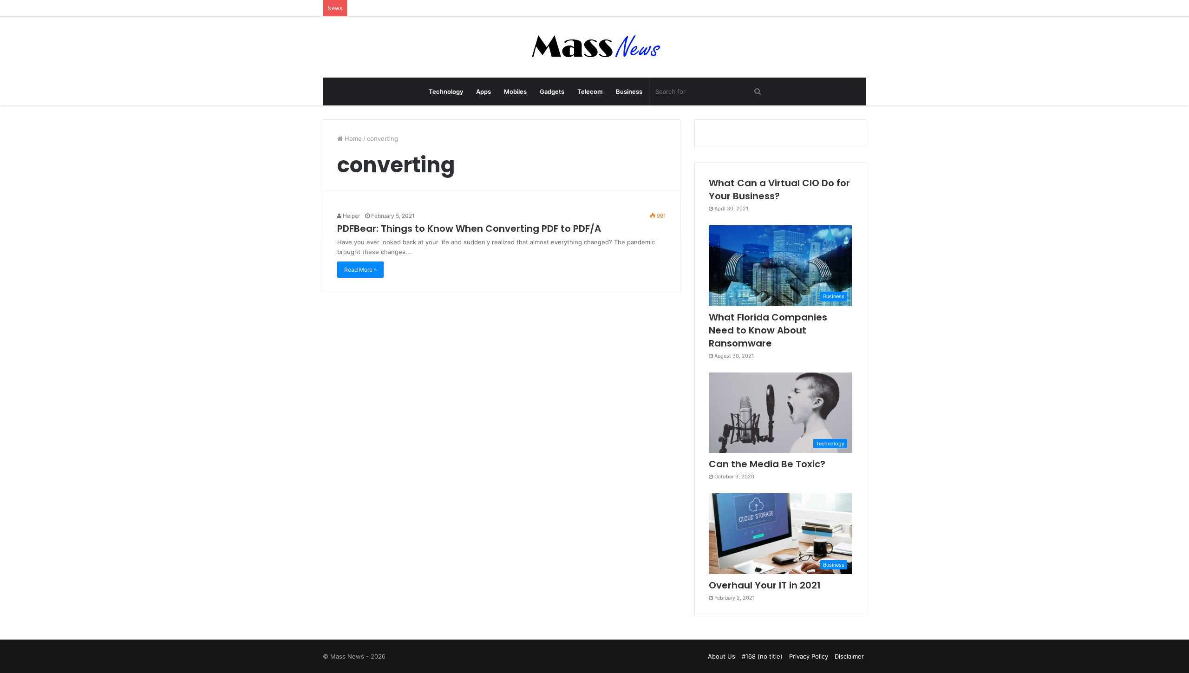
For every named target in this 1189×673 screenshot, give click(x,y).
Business (629, 91)
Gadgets (552, 91)
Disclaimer (849, 656)
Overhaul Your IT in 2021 (765, 585)
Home (352, 138)
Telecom (590, 91)
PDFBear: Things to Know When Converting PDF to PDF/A (469, 228)
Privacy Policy (808, 656)
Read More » (360, 269)
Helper (350, 215)
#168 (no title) (762, 656)
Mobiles (515, 91)
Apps (483, 91)
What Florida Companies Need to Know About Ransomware (768, 330)
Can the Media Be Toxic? (767, 463)
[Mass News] (594, 47)
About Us (721, 656)
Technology (446, 91)
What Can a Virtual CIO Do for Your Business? (779, 189)
